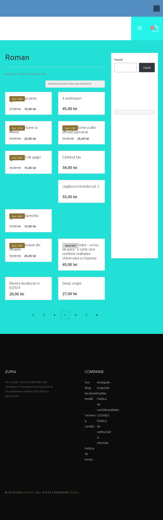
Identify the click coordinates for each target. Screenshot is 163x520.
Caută (118, 59)
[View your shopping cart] (155, 28)
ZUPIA (28, 492)
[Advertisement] (134, 184)
